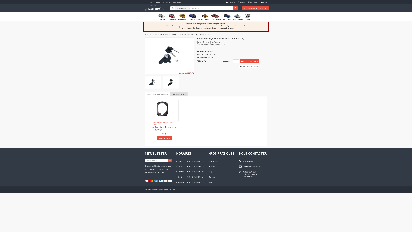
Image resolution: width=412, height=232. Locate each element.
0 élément (263, 8)
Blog (151, 2)
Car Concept (159, 189)
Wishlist (242, 2)
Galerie (158, 2)
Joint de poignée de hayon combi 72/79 (163, 123)
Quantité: (226, 61)
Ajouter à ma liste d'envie (250, 66)
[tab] (153, 82)
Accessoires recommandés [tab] (157, 94)
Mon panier (252, 8)
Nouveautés (177, 2)
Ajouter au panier (250, 61)
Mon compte (231, 2)
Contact (264, 2)
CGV (210, 182)
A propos (212, 166)
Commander (253, 2)
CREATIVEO (175, 189)
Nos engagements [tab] (179, 94)
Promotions (166, 2)
